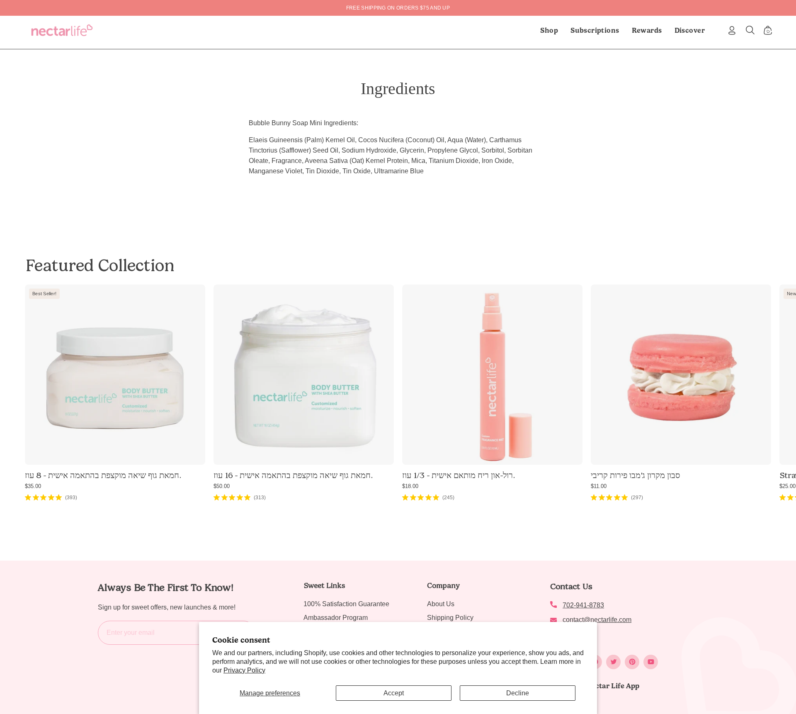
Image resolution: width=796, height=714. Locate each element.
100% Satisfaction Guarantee (346, 603)
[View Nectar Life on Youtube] (650, 662)
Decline (517, 693)
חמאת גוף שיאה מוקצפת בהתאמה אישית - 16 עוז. (293, 475)
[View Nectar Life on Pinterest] (632, 662)
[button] (595, 30)
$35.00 (33, 486)
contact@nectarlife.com (597, 619)
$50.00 (222, 486)
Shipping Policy (450, 617)
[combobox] (398, 155)
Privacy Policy (244, 670)
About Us (440, 603)
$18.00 (410, 486)
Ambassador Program (335, 617)
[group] (398, 8)
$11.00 (599, 486)
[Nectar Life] (62, 30)
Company (443, 585)
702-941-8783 (583, 605)
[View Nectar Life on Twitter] (613, 662)
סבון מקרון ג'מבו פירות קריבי (635, 475)
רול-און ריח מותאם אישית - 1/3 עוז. (458, 475)
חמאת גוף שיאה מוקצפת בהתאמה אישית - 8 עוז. (103, 475)
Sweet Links (324, 585)
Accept (393, 693)
